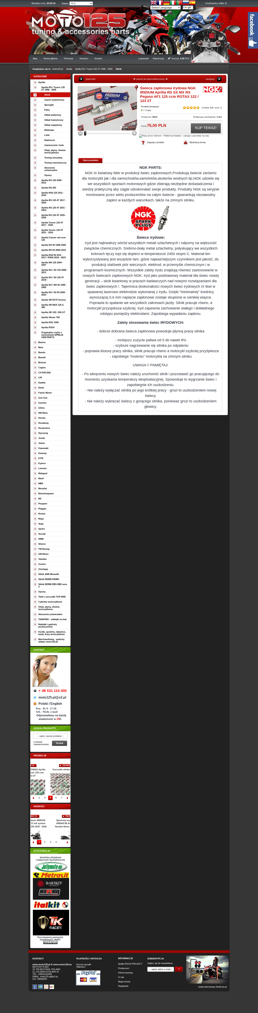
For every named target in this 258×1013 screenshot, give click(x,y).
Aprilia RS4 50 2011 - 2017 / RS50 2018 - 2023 (53, 256)
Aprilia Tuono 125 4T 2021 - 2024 (52, 231)
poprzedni (90, 79)
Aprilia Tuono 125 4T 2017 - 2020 (52, 223)
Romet (41, 513)
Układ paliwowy (52, 115)
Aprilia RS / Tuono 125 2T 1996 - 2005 (93, 69)
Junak (41, 438)
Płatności (80, 967)
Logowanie (143, 58)
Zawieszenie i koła (54, 145)
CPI (40, 377)
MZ (40, 498)
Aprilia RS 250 (48, 187)
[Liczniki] (50, 943)
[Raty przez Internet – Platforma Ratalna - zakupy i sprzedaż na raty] (174, 135)
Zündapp (43, 569)
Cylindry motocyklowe (50, 602)
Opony (48, 175)
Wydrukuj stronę (197, 142)
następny (210, 79)
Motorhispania (46, 493)
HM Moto (43, 413)
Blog (35, 58)
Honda (41, 418)
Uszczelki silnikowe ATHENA (50, 769)
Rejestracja (158, 58)
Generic (42, 403)
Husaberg (43, 423)
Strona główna (50, 58)
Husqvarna (44, 428)
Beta (40, 347)
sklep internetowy (206, 987)
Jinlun (41, 443)
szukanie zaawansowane (41, 743)
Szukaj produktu (45, 728)
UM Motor (43, 554)
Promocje (68, 58)
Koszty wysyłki (83, 964)
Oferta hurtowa (125, 972)
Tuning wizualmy (53, 157)
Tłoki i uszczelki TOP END (52, 597)
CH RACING (44, 372)
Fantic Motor (45, 392)
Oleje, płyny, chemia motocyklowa (55, 151)
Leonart (42, 468)
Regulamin (123, 986)
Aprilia (69, 69)
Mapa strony (124, 981)
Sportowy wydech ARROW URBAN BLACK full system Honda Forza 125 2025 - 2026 (50, 823)
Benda (41, 352)
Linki (47, 135)
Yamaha (42, 559)
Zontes (42, 564)
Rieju (41, 518)
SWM (41, 539)
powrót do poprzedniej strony (150, 79)
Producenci (123, 968)
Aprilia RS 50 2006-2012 (53, 250)
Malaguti (42, 473)
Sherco (42, 544)
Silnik (119, 69)
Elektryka (49, 130)
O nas (121, 977)
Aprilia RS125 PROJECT (130, 964)
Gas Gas (42, 398)
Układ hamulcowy (53, 120)
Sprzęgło (49, 105)
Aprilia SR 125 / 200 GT (53, 312)
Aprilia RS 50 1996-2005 (53, 245)
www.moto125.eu (62, 964)
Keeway (42, 453)
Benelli (42, 357)
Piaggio (42, 508)
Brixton (42, 362)
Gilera (41, 408)
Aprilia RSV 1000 (50, 322)
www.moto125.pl (41, 964)
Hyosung (43, 433)
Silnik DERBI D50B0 (48, 579)
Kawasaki (43, 448)
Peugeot (42, 503)
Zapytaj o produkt (155, 142)
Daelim (42, 382)
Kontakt (98, 58)
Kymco (42, 463)
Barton (42, 342)
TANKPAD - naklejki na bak (52, 619)
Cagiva (42, 367)
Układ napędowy (53, 125)
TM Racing (44, 549)
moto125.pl (57, 69)
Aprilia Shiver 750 (50, 317)
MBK (40, 483)
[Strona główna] (77, 21)
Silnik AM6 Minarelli (48, 574)
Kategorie (40, 76)
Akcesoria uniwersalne (50, 169)
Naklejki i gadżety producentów (47, 625)
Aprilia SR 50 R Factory (53, 300)
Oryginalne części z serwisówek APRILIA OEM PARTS (52, 334)
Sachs (41, 529)
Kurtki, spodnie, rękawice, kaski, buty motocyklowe (52, 633)
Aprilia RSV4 (47, 327)
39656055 (42, 979)
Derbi (41, 387)
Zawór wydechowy (54, 100)
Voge (41, 524)
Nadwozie (49, 140)
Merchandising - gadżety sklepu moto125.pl (51, 640)
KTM (40, 458)
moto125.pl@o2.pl (49, 976)
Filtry (47, 110)
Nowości (84, 58)
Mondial (42, 488)
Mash (41, 478)
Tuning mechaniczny (55, 162)
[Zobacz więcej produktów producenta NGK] (213, 92)
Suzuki (42, 534)
